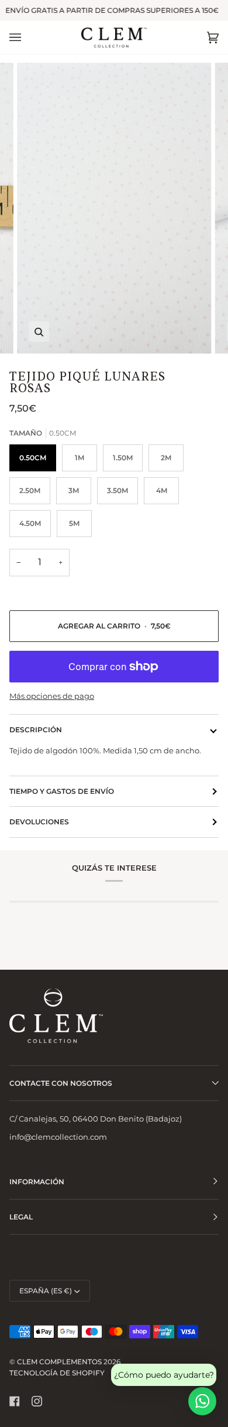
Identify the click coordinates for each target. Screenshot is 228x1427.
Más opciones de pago (51, 696)
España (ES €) (45, 1290)
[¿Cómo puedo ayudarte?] (202, 1401)
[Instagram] (37, 1401)
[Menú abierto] (26, 37)
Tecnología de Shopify (57, 1372)
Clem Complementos (59, 1361)
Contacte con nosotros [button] (60, 1083)
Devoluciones (39, 821)
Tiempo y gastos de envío (61, 791)
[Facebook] (14, 1401)
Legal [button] (21, 1216)
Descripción (35, 729)
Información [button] (36, 1181)
